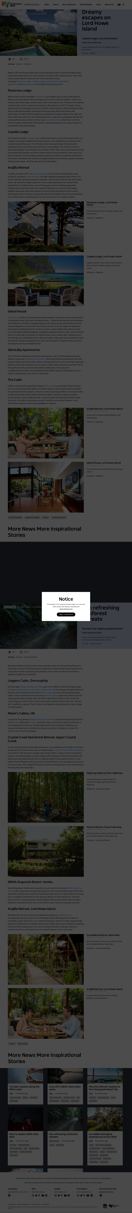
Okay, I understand (66, 614)
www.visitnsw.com (66, 609)
